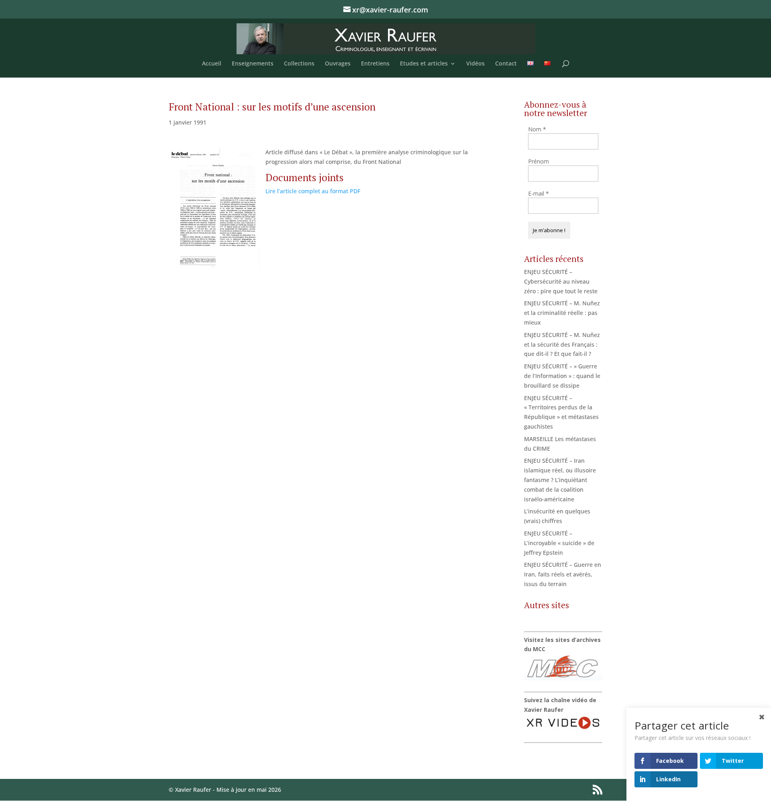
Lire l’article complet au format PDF (312, 191)
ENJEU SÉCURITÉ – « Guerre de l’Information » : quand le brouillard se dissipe (562, 375)
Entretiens (375, 64)
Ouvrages (338, 64)
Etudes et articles (424, 64)
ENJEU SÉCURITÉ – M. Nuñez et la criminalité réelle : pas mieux (562, 312)
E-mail (538, 193)
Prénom (538, 161)
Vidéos (475, 64)
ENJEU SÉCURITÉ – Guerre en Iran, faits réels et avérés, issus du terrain (562, 574)
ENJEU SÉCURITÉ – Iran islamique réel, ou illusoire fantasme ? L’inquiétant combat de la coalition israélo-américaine (560, 480)
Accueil (211, 64)
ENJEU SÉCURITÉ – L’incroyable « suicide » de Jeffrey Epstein (559, 542)
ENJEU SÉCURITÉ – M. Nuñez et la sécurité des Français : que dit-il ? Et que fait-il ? (562, 344)
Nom (537, 129)
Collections (299, 64)
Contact (506, 64)
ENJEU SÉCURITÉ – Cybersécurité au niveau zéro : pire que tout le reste (561, 281)
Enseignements (252, 64)
